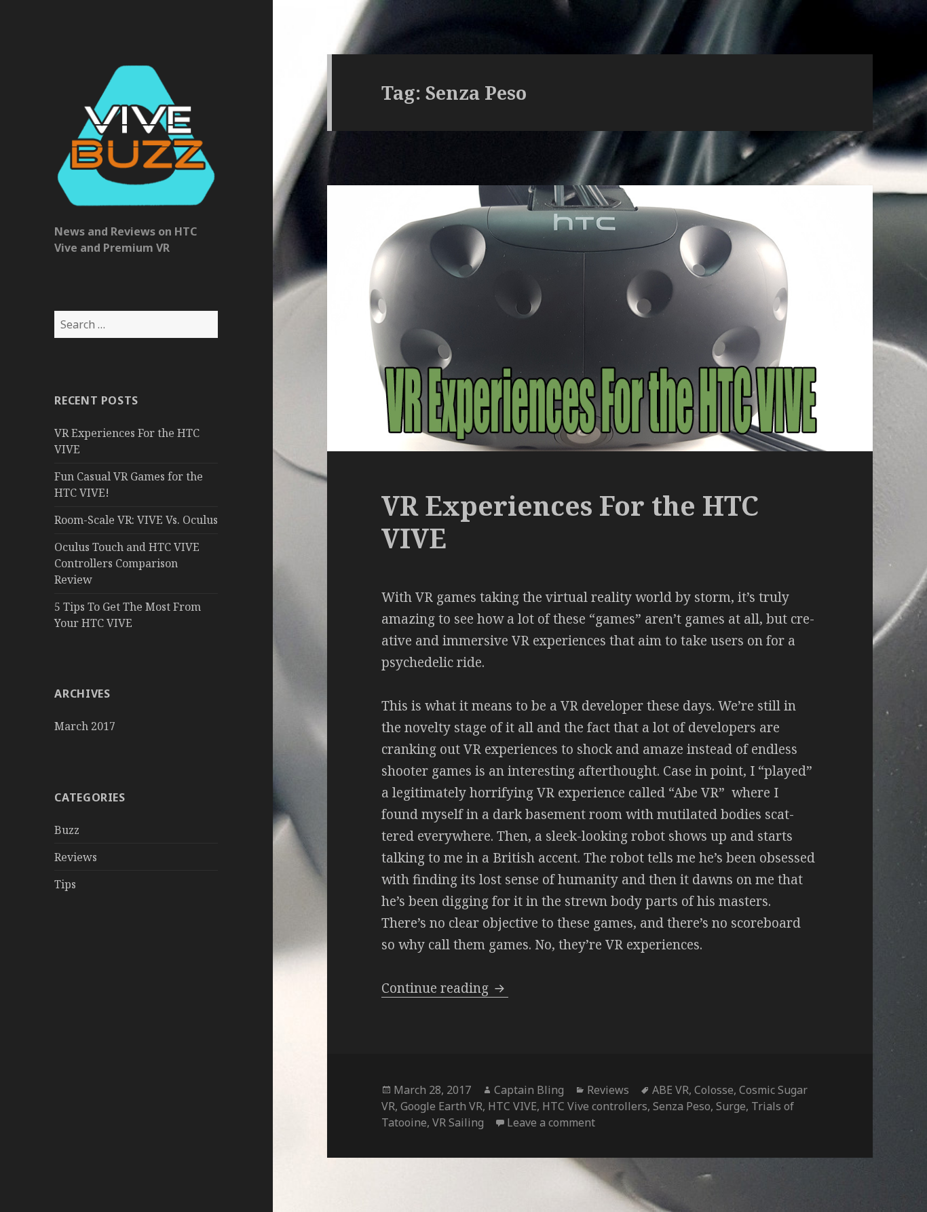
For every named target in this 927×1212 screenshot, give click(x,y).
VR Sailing (458, 1122)
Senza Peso (682, 1106)
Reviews (75, 857)
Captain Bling (529, 1089)
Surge (731, 1106)
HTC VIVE (512, 1106)
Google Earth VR (441, 1106)
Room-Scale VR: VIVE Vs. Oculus (136, 519)
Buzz (66, 829)
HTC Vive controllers (594, 1106)
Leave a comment (551, 1122)
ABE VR (670, 1089)
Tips (65, 884)
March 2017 (84, 726)
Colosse (714, 1089)
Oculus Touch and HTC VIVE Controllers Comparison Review (127, 563)
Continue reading (444, 988)
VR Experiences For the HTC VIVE (570, 521)
